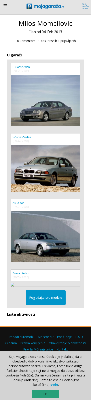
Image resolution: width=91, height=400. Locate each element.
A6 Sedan (18, 203)
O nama (11, 343)
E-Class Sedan (21, 67)
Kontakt (62, 349)
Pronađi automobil (21, 337)
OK (46, 394)
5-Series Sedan (22, 137)
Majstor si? (45, 337)
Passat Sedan (21, 273)
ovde (54, 384)
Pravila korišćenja (32, 343)
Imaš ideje (64, 337)
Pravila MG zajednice (38, 349)
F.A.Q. (79, 337)
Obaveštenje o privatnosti (67, 343)
